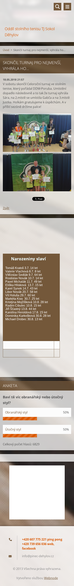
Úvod (6, 50)
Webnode (51, 578)
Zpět (6, 208)
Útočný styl (13, 429)
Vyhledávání (57, 6)
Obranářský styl (16, 412)
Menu (67, 6)
